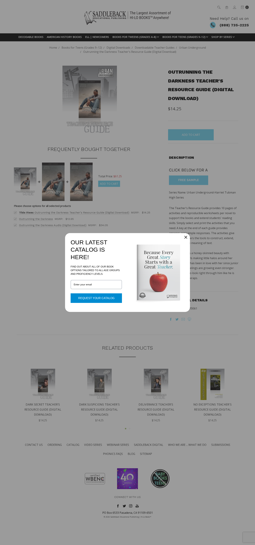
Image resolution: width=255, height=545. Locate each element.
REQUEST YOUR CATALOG (96, 298)
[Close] (186, 237)
